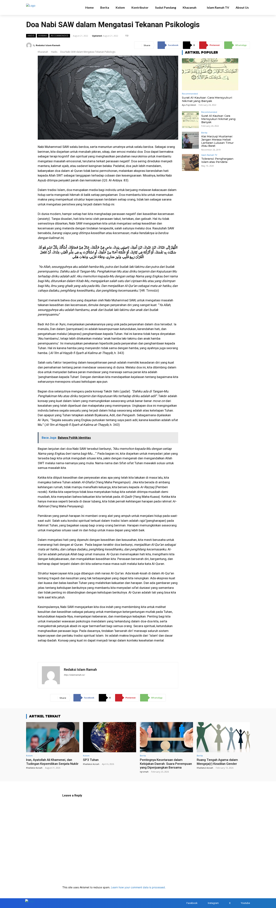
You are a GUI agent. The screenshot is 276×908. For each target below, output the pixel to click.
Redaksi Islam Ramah (48, 45)
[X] (225, 903)
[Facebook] (182, 903)
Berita (204, 133)
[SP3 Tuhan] (109, 737)
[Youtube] (237, 903)
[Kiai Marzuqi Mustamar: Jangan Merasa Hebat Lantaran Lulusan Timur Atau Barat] (190, 140)
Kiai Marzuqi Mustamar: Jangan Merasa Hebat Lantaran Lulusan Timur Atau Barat (217, 141)
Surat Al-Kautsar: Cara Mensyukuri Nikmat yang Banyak (207, 99)
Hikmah (42, 35)
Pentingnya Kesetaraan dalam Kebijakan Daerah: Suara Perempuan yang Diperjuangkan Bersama (166, 763)
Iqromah (144, 771)
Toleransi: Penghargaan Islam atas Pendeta (217, 160)
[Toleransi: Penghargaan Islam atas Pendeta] (190, 162)
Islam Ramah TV (209, 155)
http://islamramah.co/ (74, 675)
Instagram (213, 903)
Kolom (29, 756)
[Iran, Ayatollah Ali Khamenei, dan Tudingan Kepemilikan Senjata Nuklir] (52, 737)
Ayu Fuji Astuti (189, 104)
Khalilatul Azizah (34, 767)
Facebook (192, 903)
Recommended (60, 35)
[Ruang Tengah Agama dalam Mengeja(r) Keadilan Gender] (223, 737)
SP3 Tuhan (91, 760)
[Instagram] (204, 903)
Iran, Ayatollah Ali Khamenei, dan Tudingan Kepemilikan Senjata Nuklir (52, 761)
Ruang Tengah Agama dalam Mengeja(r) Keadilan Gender (217, 761)
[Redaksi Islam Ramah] (29, 45)
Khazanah (43, 51)
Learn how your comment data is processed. (138, 887)
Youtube (245, 903)
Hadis (31, 35)
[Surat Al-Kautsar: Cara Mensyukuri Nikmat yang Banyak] (210, 74)
